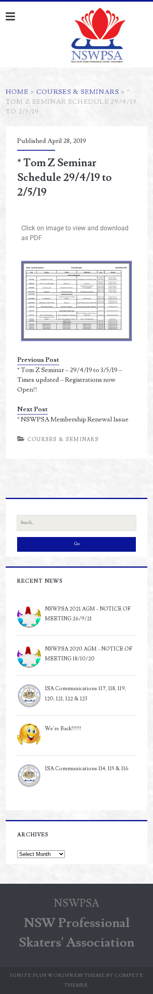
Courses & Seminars (77, 92)
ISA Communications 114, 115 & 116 (87, 768)
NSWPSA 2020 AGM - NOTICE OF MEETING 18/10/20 (88, 654)
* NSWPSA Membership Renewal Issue (73, 419)
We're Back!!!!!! (63, 728)
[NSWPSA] (118, 37)
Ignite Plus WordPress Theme (57, 975)
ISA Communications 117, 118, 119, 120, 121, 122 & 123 (85, 693)
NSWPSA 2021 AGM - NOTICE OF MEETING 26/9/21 (88, 614)
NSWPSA (77, 903)
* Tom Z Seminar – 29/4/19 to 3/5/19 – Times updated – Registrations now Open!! (69, 380)
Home (17, 92)
